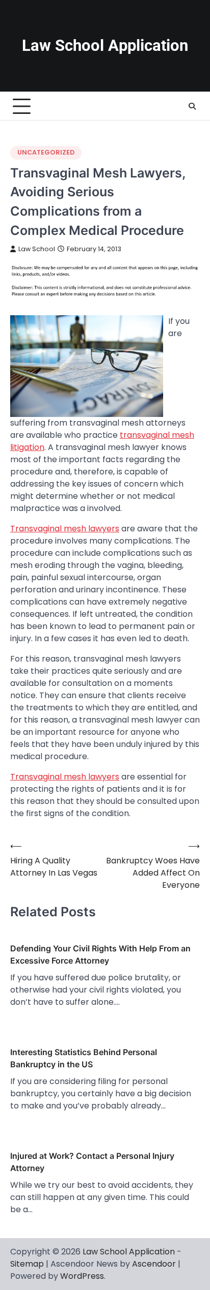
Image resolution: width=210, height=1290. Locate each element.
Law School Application (105, 45)
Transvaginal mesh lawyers (64, 528)
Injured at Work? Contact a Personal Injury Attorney (92, 1162)
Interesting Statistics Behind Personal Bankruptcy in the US (83, 1058)
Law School (36, 249)
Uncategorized (45, 152)
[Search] (192, 106)
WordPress (82, 1276)
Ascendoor (154, 1264)
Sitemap (27, 1264)
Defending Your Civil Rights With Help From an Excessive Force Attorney (100, 954)
